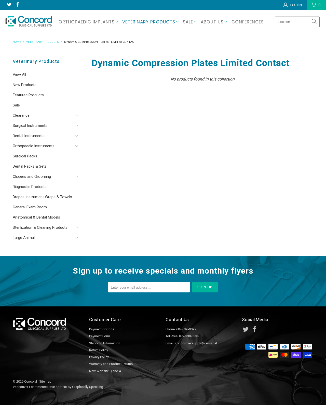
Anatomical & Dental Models (36, 217)
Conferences (248, 22)
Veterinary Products (148, 22)
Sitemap (45, 381)
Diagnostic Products (30, 186)
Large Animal (24, 237)
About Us (212, 22)
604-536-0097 (186, 329)
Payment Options (101, 329)
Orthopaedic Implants (87, 22)
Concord (30, 381)
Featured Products (28, 95)
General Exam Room (30, 207)
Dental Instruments (29, 135)
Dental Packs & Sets (30, 166)
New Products (24, 85)
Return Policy (98, 350)
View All (19, 74)
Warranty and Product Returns (111, 364)
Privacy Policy (99, 357)
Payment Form (99, 336)
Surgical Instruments (30, 125)
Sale (188, 22)
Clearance (21, 115)
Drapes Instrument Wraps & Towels (42, 197)
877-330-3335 (189, 336)
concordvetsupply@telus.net (196, 343)
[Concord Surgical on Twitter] (8, 5)
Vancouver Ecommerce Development (40, 387)
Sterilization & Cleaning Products (40, 227)
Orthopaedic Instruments (34, 146)
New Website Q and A (105, 371)
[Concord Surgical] (28, 21)
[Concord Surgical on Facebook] (17, 5)
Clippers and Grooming (32, 176)
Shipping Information (104, 343)
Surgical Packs (25, 156)
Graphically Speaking (87, 387)
